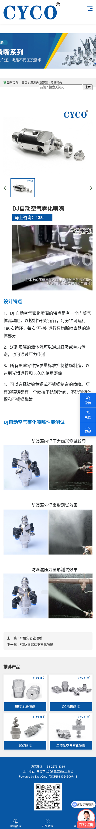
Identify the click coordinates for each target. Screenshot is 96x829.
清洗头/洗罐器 (39, 82)
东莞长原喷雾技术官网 (31, 15)
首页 (24, 82)
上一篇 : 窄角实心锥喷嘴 (24, 638)
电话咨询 (15, 826)
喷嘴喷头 (56, 82)
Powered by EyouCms (33, 776)
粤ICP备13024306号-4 (62, 776)
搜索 (88, 87)
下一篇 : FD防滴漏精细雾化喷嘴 (30, 644)
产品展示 (47, 826)
